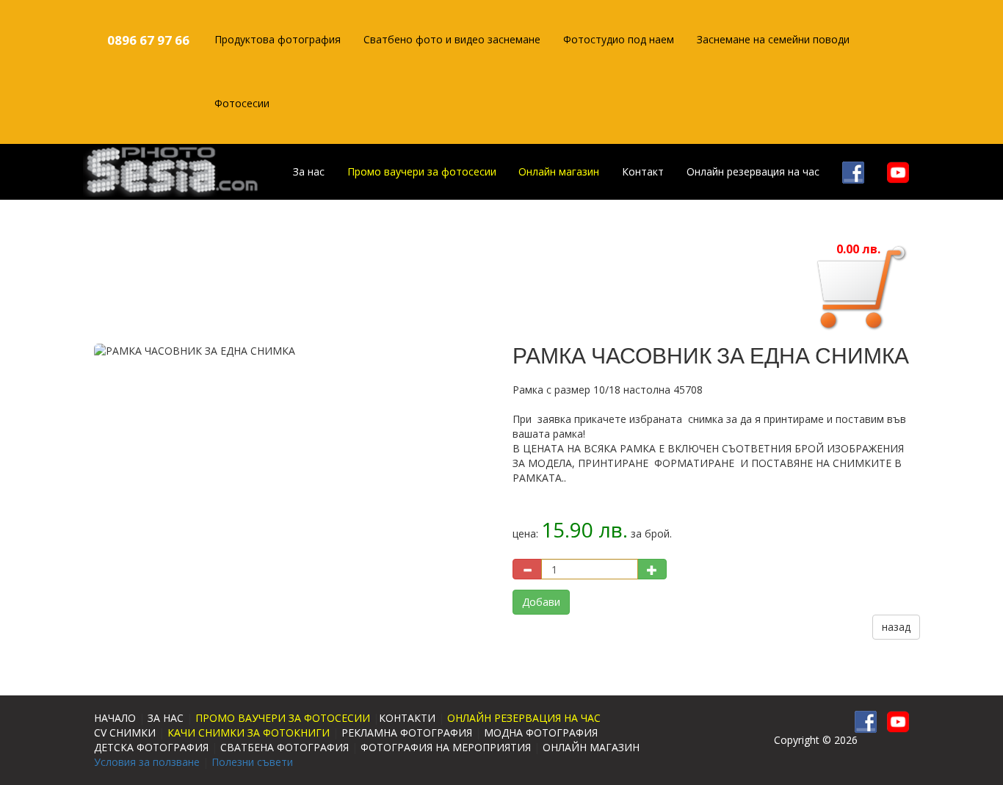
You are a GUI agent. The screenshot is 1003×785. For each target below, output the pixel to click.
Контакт (643, 171)
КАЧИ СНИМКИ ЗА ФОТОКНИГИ (248, 732)
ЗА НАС (166, 718)
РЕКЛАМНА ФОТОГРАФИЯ (406, 732)
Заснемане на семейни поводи (773, 39)
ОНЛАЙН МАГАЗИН (591, 747)
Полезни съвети (252, 762)
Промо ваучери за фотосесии (421, 171)
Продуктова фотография (277, 39)
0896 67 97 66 (148, 40)
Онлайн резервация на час (753, 171)
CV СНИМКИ (125, 732)
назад (896, 627)
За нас (309, 171)
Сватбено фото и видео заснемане (451, 39)
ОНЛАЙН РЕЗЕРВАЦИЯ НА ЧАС (524, 718)
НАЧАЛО (115, 718)
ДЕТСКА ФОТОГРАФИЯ (151, 747)
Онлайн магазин (558, 171)
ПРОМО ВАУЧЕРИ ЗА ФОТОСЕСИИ (282, 718)
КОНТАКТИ (407, 718)
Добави (541, 602)
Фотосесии (241, 103)
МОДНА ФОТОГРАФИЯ (541, 732)
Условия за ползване (147, 762)
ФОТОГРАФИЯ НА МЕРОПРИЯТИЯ (446, 747)
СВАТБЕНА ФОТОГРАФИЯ (284, 747)
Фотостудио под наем (618, 39)
